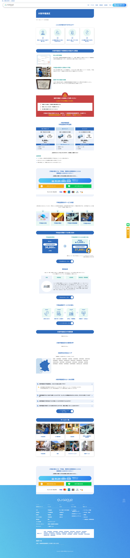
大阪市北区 (61, 360)
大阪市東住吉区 (68, 362)
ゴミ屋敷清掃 (50, 512)
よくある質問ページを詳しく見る (64, 411)
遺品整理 (49, 514)
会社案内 (37, 512)
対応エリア (39, 533)
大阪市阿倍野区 (72, 363)
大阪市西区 (61, 363)
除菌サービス (51, 526)
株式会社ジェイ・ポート (76, 513)
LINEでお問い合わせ (79, 186)
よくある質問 (38, 521)
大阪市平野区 (62, 362)
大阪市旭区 (70, 358)
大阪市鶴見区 (58, 358)
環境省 (85, 514)
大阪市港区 (86, 362)
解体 (48, 519)
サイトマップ (38, 526)
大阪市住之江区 (79, 363)
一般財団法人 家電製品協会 (89, 519)
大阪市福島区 (55, 363)
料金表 (37, 514)
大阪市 (54, 358)
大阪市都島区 (55, 360)
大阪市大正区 (85, 360)
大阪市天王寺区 (55, 362)
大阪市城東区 (64, 358)
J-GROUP (13, 0)
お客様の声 (61, 512)
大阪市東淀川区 (66, 360)
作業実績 (61, 514)
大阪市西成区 (66, 363)
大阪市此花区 (74, 362)
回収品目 (37, 519)
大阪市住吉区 (85, 363)
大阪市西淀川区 (79, 360)
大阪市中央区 (87, 358)
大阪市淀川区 (72, 360)
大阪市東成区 (75, 358)
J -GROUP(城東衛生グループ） (76, 511)
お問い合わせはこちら (51, 186)
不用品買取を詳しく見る (64, 261)
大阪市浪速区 (80, 362)
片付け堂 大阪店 (87, 512)
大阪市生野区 (81, 358)
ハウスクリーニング (51, 521)
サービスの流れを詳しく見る (64, 323)
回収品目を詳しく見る (64, 297)
